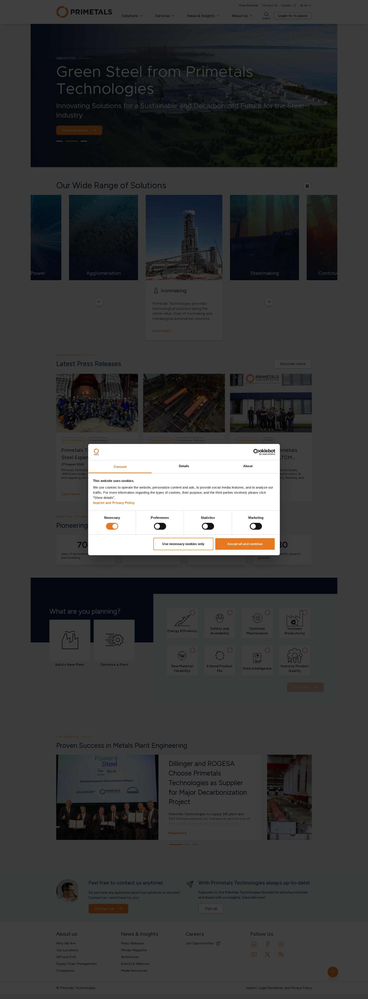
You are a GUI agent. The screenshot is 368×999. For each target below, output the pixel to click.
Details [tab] (184, 466)
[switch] (160, 526)
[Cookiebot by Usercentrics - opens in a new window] (256, 452)
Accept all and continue (245, 544)
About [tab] (248, 466)
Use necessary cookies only (183, 544)
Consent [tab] (120, 466)
